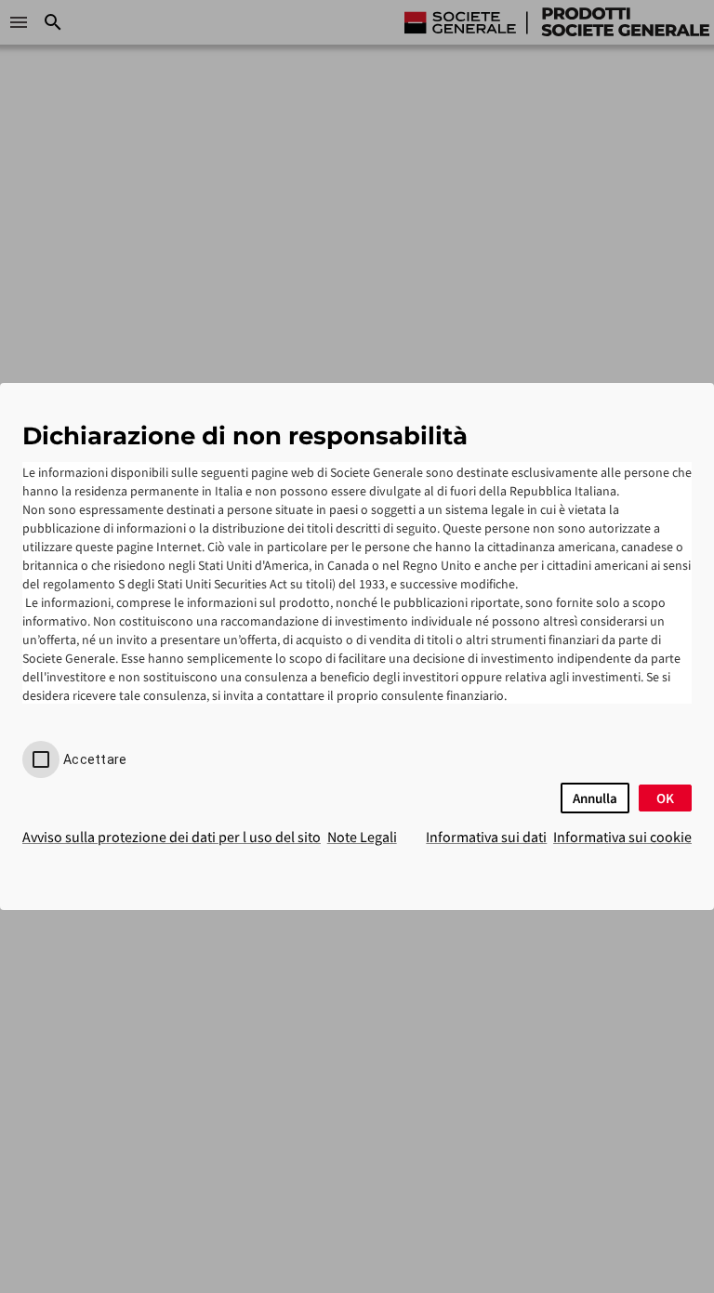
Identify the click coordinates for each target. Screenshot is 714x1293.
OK (665, 798)
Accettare (94, 759)
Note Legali (362, 836)
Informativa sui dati (486, 836)
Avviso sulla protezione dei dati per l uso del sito (171, 836)
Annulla (595, 798)
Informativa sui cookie (622, 836)
